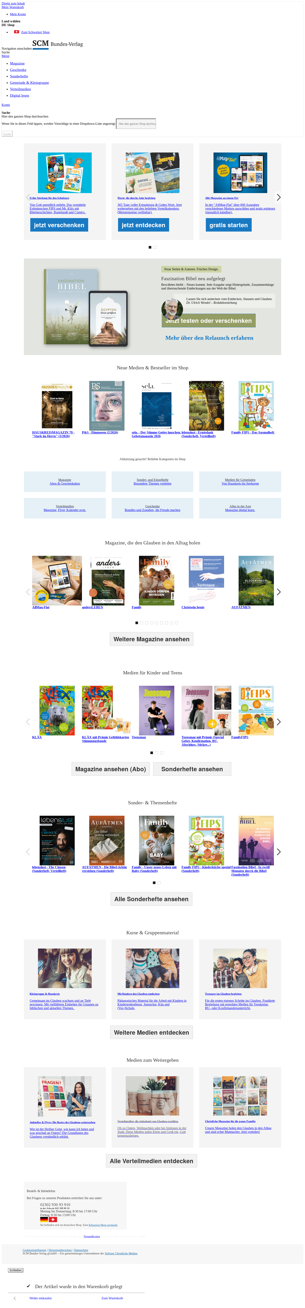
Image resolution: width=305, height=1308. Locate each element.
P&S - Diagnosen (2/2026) (100, 432)
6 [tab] (161, 622)
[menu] (152, 80)
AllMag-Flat (40, 607)
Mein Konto (18, 14)
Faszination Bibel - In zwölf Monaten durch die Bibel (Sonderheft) (250, 870)
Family (137, 607)
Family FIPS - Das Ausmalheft (253, 432)
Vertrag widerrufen (143, 1220)
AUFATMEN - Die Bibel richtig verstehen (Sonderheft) (104, 869)
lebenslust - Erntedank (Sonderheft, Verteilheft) (199, 434)
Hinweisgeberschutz (60, 1250)
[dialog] (152, 1285)
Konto (6, 105)
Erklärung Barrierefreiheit (250, 1216)
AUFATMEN (241, 607)
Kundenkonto (140, 1205)
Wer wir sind (190, 1198)
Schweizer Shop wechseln (103, 1224)
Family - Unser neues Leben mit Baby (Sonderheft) (154, 869)
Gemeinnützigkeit (194, 1202)
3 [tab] (146, 622)
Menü (5, 56)
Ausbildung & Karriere (197, 1209)
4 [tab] (151, 622)
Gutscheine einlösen (144, 1209)
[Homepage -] (58, 48)
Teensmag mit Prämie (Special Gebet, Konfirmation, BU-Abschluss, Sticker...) (203, 740)
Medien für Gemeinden (249, 1202)
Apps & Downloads (144, 1202)
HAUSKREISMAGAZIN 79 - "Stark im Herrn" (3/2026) (53, 434)
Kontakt (136, 1198)
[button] (152, 25)
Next (278, 197)
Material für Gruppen (248, 1205)
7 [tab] (166, 622)
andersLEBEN (92, 607)
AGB (237, 1213)
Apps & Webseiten (194, 1205)
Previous (27, 197)
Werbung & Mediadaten (198, 1213)
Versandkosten (92, 1236)
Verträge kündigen (143, 1213)
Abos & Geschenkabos (249, 1198)
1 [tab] (150, 247)
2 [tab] (155, 247)
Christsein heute (193, 607)
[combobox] (136, 124)
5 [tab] (156, 622)
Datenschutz (81, 1250)
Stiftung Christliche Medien (121, 1253)
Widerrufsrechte (141, 1216)
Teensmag (139, 737)
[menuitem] (17, 62)
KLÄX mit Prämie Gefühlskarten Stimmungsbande (105, 739)
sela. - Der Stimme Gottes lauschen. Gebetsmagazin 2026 (156, 434)
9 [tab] (176, 622)
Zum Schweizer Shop (35, 32)
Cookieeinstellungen (34, 1250)
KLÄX (37, 737)
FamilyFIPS (239, 737)
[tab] (154, 1191)
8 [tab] (171, 622)
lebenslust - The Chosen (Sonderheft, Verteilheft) (49, 869)
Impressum (189, 1216)
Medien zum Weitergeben (250, 1209)
